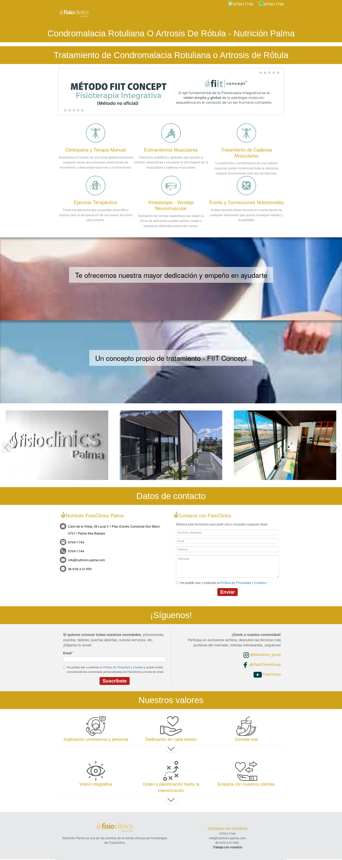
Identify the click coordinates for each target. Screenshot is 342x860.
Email (68, 653)
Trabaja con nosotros (227, 847)
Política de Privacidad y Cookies (243, 582)
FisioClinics (271, 674)
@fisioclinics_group (265, 654)
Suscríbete (115, 681)
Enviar (227, 592)
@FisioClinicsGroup (264, 664)
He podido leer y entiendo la (224, 583)
